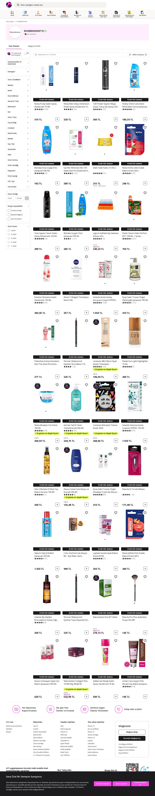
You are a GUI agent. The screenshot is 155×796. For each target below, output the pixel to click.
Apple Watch (65, 744)
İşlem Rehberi (38, 738)
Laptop (90, 741)
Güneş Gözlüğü (93, 735)
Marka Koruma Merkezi (14, 726)
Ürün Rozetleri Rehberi (41, 752)
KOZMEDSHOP (22, 21)
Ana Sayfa (10, 21)
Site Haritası (37, 746)
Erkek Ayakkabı (66, 749)
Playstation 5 (65, 741)
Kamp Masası (92, 755)
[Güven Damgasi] (144, 770)
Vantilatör (91, 744)
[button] (46, 90)
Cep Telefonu (65, 755)
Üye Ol (35, 726)
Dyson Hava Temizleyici (96, 749)
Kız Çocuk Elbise (93, 729)
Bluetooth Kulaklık (67, 746)
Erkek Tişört (65, 752)
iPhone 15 (91, 726)
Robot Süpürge (66, 729)
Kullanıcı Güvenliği (39, 741)
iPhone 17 (91, 732)
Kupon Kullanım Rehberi (41, 749)
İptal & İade (37, 735)
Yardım (35, 729)
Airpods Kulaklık (66, 738)
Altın (62, 726)
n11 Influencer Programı (41, 755)
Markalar (9, 729)
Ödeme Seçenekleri (40, 732)
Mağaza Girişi (132, 732)
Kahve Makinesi (93, 752)
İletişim (8, 732)
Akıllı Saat (64, 735)
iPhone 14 (64, 732)
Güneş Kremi (92, 746)
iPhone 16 (91, 738)
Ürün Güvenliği (38, 744)
